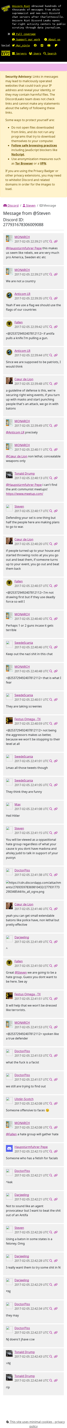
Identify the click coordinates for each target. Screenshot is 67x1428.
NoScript (17, 154)
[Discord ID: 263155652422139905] (9, 1148)
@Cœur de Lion (16, 456)
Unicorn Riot (21, 6)
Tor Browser (24, 163)
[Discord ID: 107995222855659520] (9, 1100)
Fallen (19, 322)
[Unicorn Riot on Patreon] (56, 45)
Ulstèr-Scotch (24, 1099)
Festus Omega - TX (28, 719)
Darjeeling (22, 937)
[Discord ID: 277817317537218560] (9, 508)
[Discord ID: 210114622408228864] (9, 475)
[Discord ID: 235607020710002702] (9, 323)
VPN (43, 163)
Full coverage (25, 34)
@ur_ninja (22, 45)
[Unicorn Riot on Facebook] (35, 45)
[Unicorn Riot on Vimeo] (42, 45)
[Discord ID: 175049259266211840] (9, 238)
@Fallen (11, 1134)
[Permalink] (56, 241)
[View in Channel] (50, 241)
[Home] (5, 52)
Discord (13, 205)
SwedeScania (24, 643)
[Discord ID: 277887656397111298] (9, 720)
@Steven (21, 972)
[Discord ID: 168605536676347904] (9, 871)
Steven (30, 205)
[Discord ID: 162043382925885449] (9, 805)
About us (53, 39)
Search (51, 53)
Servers (21, 53)
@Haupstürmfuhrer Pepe (24, 248)
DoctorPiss (22, 870)
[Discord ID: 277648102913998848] (9, 644)
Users (36, 53)
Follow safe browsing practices (34, 145)
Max (17, 804)
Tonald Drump (25, 473)
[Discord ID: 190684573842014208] (9, 938)
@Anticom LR (15, 432)
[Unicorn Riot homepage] (5, 8)
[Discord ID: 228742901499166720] (9, 380)
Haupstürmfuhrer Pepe (31, 1147)
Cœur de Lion (24, 379)
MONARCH (22, 237)
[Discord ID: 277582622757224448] (9, 295)
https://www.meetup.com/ (24, 494)
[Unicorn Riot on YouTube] (48, 45)
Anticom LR (22, 294)
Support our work (27, 39)
